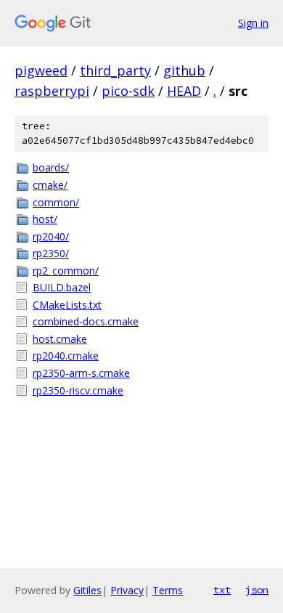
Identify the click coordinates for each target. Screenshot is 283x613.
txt (222, 589)
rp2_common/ (66, 270)
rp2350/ (51, 253)
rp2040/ (51, 236)
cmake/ (50, 185)
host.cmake (60, 339)
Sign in (253, 23)
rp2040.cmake (66, 355)
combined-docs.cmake (86, 321)
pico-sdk (128, 91)
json (256, 589)
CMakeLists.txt (67, 305)
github (184, 70)
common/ (56, 202)
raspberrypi (52, 91)
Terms (167, 590)
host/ (45, 219)
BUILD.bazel (62, 287)
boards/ (51, 167)
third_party (115, 70)
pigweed (41, 70)
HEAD (184, 91)
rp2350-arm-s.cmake (81, 373)
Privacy (127, 590)
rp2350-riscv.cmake (78, 390)
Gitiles (87, 590)
